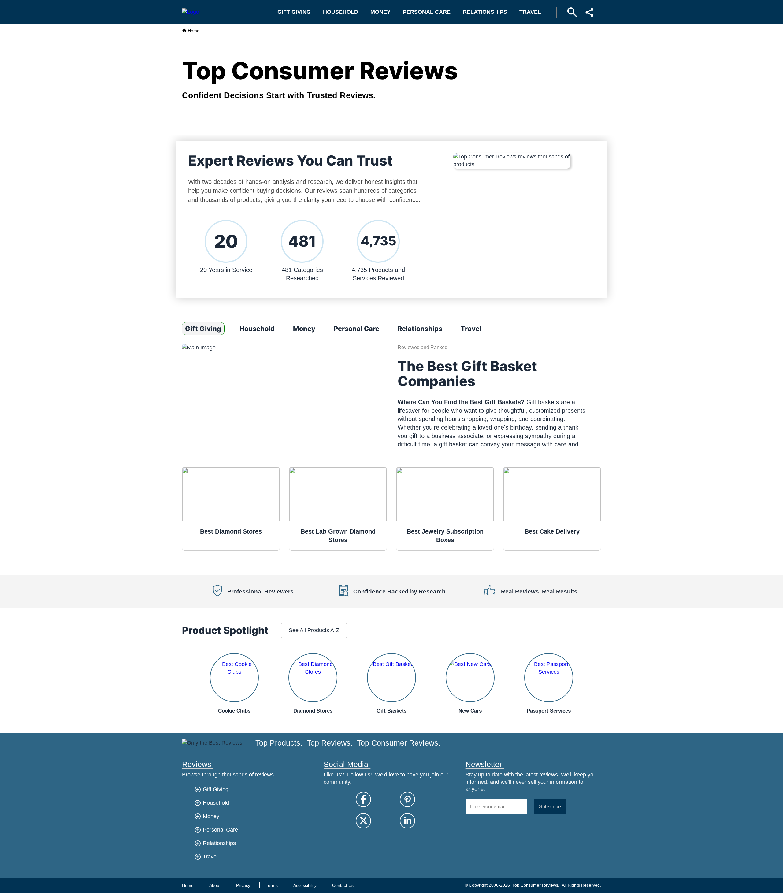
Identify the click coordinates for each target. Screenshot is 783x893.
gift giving (294, 12)
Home (193, 30)
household (340, 12)
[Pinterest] (407, 799)
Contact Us (343, 885)
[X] (363, 820)
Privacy (243, 885)
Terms (272, 885)
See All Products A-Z (314, 630)
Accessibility (305, 885)
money (380, 12)
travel (530, 12)
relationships (485, 12)
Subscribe (550, 806)
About (215, 885)
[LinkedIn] (407, 820)
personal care (427, 12)
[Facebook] (363, 799)
